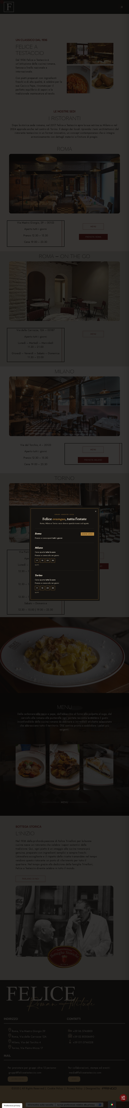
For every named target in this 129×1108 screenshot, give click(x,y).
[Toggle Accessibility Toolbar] (123, 1098)
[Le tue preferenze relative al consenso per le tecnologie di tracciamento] (12, 1105)
